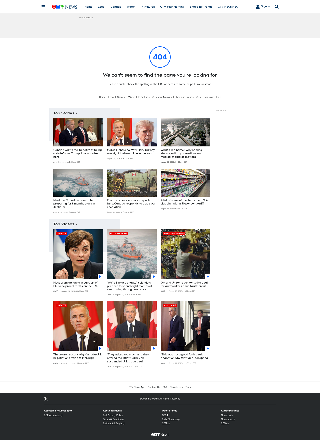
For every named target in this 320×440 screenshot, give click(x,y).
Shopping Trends (201, 6)
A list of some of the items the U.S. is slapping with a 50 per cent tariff (184, 202)
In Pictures (148, 6)
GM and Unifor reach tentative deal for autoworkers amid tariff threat (184, 284)
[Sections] (43, 6)
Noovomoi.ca (228, 419)
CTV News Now (228, 6)
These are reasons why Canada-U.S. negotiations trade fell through (77, 356)
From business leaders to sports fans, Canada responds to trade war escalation (131, 204)
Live (218, 97)
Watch (131, 6)
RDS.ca (225, 423)
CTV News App (136, 387)
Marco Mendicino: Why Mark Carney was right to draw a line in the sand (131, 151)
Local (101, 6)
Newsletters (176, 387)
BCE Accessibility (53, 415)
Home (88, 6)
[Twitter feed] (46, 399)
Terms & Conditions (113, 419)
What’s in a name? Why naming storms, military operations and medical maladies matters (181, 153)
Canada (116, 6)
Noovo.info (227, 415)
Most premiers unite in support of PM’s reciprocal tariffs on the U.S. (75, 284)
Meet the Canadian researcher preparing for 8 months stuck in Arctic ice (74, 204)
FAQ (165, 387)
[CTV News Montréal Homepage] (64, 7)
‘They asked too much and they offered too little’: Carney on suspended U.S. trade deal (128, 358)
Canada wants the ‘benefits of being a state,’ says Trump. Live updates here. (77, 153)
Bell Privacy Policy (113, 415)
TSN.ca (166, 423)
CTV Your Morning (172, 6)
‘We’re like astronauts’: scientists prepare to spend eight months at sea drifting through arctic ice (129, 286)
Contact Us (154, 387)
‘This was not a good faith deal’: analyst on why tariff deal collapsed (184, 356)
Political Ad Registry (114, 423)
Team (189, 387)
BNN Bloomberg (171, 419)
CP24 (165, 415)
